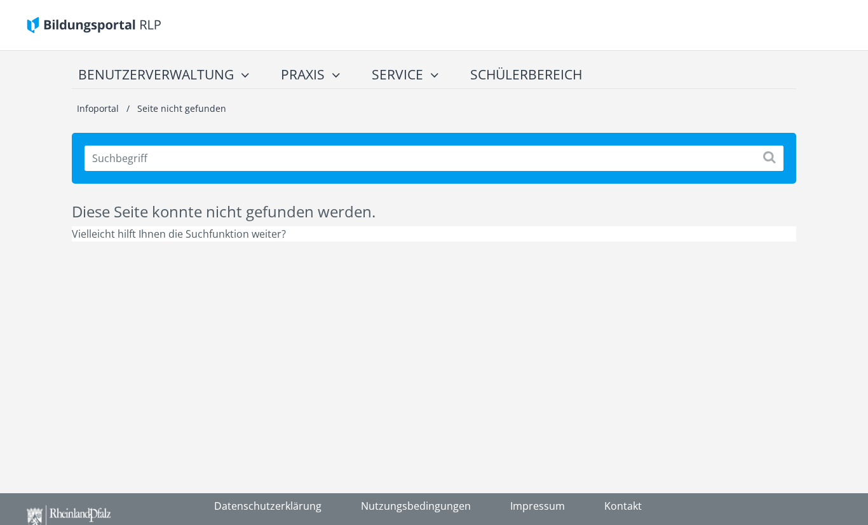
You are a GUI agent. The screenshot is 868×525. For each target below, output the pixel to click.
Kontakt (623, 506)
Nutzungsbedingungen (416, 506)
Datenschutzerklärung (268, 506)
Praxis (303, 74)
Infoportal (99, 108)
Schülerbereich (526, 74)
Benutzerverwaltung (156, 74)
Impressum (537, 506)
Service (397, 74)
